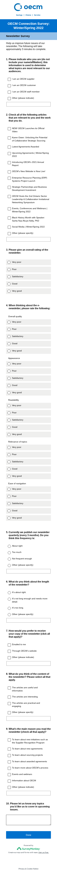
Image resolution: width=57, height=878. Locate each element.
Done (28, 835)
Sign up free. (43, 852)
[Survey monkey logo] (28, 849)
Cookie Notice (32, 869)
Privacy (22, 869)
